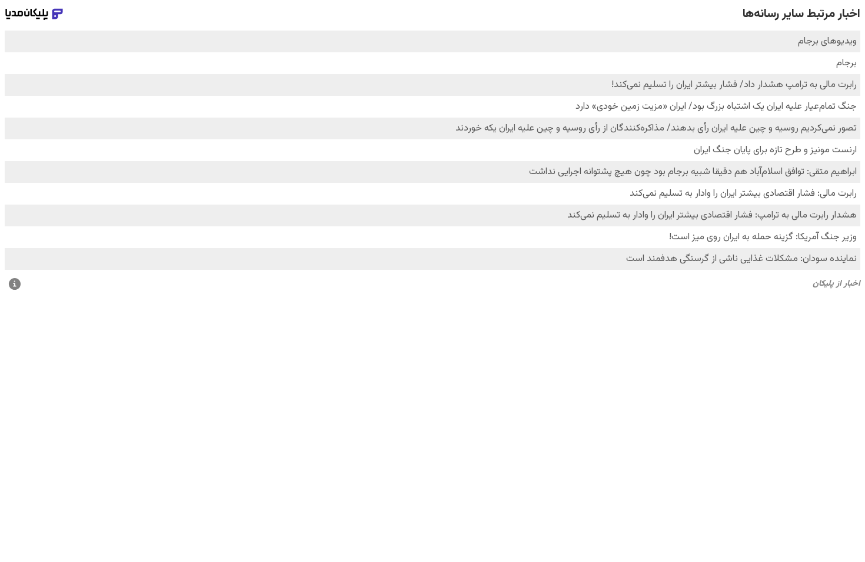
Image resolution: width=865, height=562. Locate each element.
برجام (846, 63)
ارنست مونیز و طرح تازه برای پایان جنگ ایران (775, 150)
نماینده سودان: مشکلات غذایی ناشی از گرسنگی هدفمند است (741, 259)
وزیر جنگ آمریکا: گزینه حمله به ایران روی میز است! (763, 237)
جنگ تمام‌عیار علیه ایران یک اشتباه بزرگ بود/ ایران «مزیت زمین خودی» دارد (716, 106)
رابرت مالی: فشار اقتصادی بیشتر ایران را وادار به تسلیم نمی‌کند (743, 193)
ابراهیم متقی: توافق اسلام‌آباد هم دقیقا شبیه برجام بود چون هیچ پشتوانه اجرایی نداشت (693, 172)
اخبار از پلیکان (836, 283)
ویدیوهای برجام (827, 41)
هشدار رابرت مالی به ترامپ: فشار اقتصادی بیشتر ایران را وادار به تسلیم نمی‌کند (712, 215)
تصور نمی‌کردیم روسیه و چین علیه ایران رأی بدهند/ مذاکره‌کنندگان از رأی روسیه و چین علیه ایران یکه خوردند (656, 128)
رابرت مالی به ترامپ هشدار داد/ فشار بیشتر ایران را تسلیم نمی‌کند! (734, 85)
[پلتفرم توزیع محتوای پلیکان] (34, 14)
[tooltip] (15, 285)
